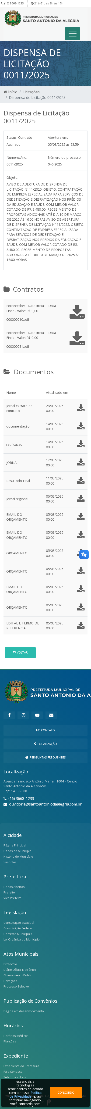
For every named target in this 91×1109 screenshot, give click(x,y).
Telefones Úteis (15, 1077)
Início (12, 91)
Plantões (10, 1041)
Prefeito (9, 892)
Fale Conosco (13, 1071)
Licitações (31, 91)
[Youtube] (37, 715)
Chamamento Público (19, 975)
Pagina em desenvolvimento (24, 1011)
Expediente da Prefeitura (21, 1066)
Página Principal (15, 845)
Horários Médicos (16, 1036)
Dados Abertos (14, 887)
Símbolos (10, 862)
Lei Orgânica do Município (22, 939)
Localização (46, 744)
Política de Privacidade (26, 1094)
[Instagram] (23, 715)
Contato (47, 730)
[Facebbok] (9, 715)
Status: (12, 137)
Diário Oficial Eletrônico (20, 969)
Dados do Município (18, 851)
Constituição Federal (18, 928)
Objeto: (12, 177)
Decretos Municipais (18, 934)
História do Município (18, 856)
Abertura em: (58, 137)
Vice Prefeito (12, 898)
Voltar (22, 652)
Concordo (66, 1092)
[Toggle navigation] (72, 33)
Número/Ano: (17, 157)
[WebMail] (51, 715)
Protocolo (10, 964)
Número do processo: (64, 157)
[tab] (7, 384)
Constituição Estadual (19, 922)
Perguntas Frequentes (47, 757)
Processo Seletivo (16, 986)
